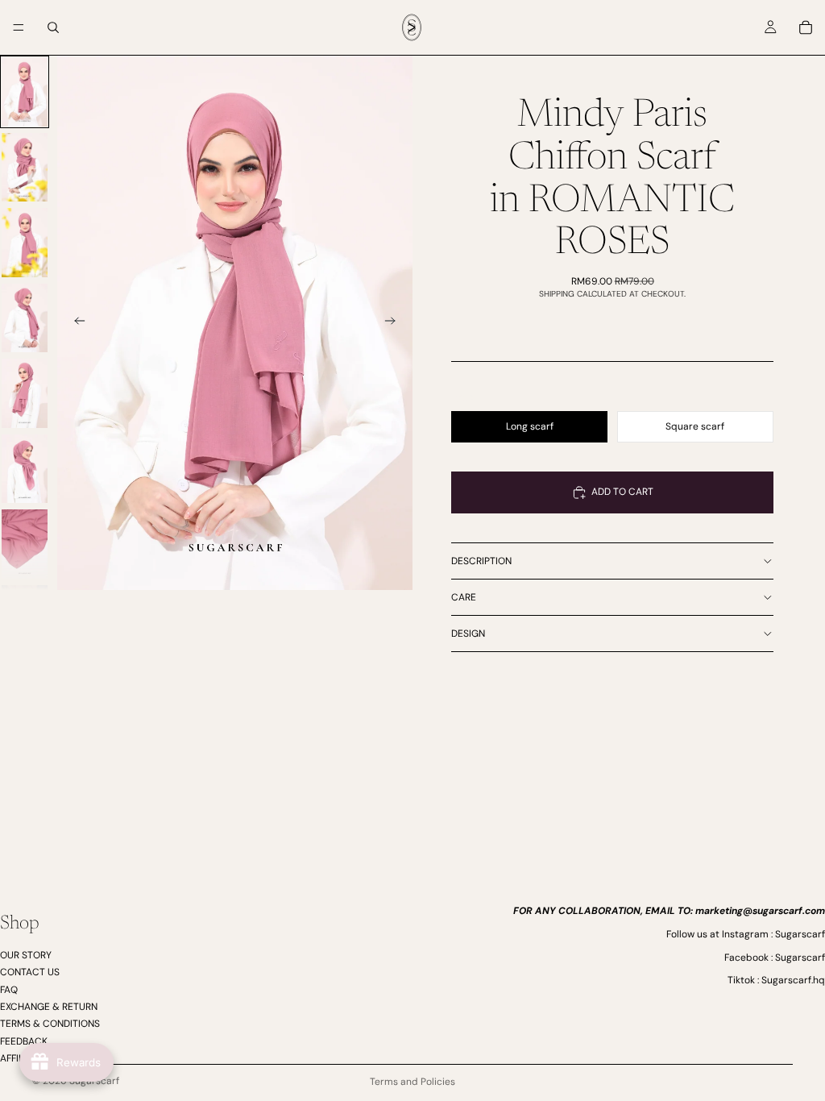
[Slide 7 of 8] (25, 544)
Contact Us (30, 972)
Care (463, 597)
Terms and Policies (412, 1081)
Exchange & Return (48, 1006)
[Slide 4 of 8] (25, 318)
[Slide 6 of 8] (25, 469)
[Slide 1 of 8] (25, 92)
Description (481, 561)
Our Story (26, 954)
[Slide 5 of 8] (25, 393)
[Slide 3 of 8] (25, 242)
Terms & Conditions (50, 1023)
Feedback (24, 1040)
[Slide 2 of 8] (25, 167)
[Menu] (18, 27)
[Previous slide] (75, 323)
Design (468, 633)
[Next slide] (394, 323)
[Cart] (805, 27)
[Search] (53, 27)
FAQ (9, 989)
